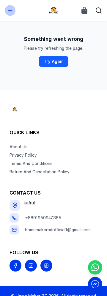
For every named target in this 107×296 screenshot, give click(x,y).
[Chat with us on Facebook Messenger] (95, 284)
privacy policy (23, 155)
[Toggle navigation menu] (10, 10)
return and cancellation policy (40, 172)
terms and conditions (31, 163)
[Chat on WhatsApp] (95, 267)
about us (19, 147)
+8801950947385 (43, 218)
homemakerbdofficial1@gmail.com (58, 230)
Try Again (54, 61)
